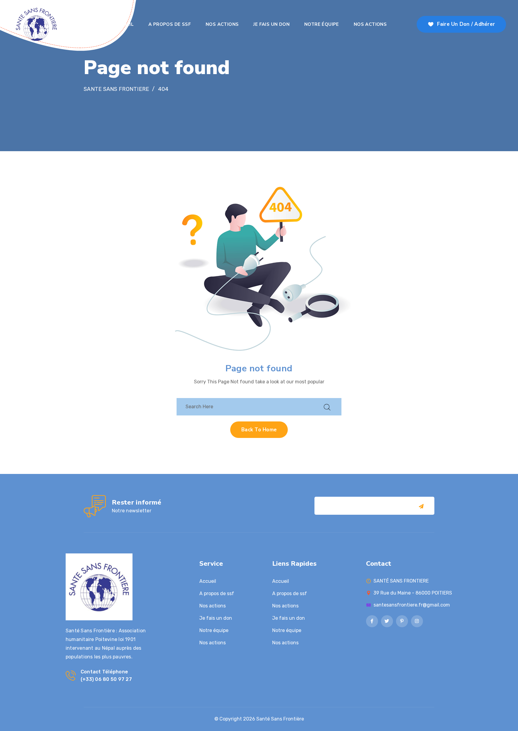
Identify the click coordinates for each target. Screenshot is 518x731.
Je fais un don (271, 24)
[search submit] (327, 407)
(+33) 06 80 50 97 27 (106, 679)
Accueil (124, 24)
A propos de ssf (169, 24)
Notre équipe (321, 24)
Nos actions (222, 24)
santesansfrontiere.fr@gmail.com (412, 605)
